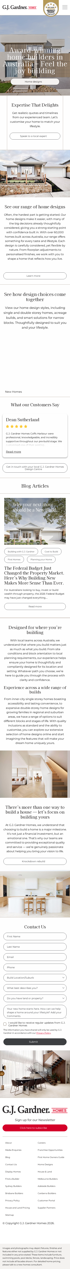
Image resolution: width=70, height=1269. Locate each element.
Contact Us (11, 1164)
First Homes (14, 559)
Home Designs (45, 1164)
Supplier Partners (46, 1208)
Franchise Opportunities (50, 1150)
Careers (42, 1143)
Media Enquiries (13, 1150)
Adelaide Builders (46, 1186)
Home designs (33, 81)
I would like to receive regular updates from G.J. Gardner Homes (36, 1024)
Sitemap (9, 1215)
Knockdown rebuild (33, 861)
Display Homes (13, 1172)
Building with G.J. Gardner (21, 551)
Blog (7, 1157)
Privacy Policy (43, 1033)
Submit (33, 1041)
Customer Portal (46, 1201)
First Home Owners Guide (51, 1157)
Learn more (33, 275)
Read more (35, 606)
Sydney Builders (13, 1186)
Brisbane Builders (14, 1193)
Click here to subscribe (33, 1127)
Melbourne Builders (48, 1179)
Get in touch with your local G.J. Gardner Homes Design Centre (35, 468)
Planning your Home (41, 559)
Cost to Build (51, 551)
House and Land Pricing (17, 1208)
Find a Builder (12, 1179)
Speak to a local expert (33, 136)
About (8, 1143)
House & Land (45, 1172)
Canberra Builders (47, 1193)
